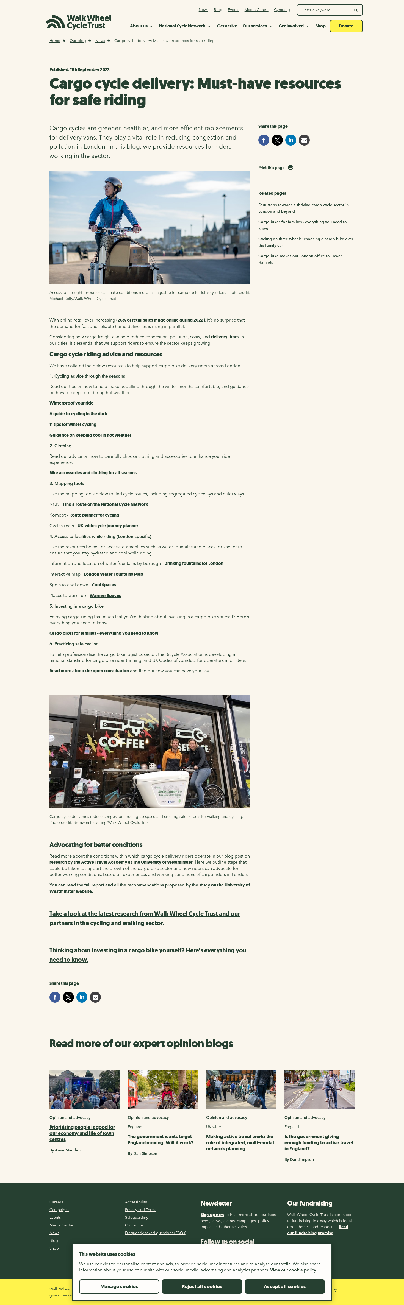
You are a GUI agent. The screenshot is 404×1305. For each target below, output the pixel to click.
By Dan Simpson (142, 1153)
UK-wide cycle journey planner (108, 526)
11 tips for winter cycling (72, 424)
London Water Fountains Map (113, 574)
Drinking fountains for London (193, 563)
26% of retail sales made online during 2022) (161, 320)
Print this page (271, 167)
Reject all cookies (202, 1286)
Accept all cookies (285, 1286)
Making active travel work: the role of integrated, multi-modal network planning (240, 1142)
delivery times (225, 337)
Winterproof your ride (71, 403)
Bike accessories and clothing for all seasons (93, 473)
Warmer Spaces (105, 595)
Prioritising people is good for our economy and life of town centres (82, 1133)
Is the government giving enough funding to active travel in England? (318, 1142)
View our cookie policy (293, 1270)
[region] (202, 1274)
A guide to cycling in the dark (78, 414)
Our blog (78, 40)
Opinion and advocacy (69, 1117)
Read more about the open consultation (89, 671)
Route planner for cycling (94, 515)
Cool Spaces (104, 585)
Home (54, 40)
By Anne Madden (65, 1150)
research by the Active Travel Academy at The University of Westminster (121, 862)
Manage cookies (119, 1286)
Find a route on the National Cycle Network (105, 504)
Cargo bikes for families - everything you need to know (103, 633)
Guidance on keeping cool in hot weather (90, 435)
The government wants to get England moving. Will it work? (160, 1139)
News (100, 40)
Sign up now (212, 1214)
